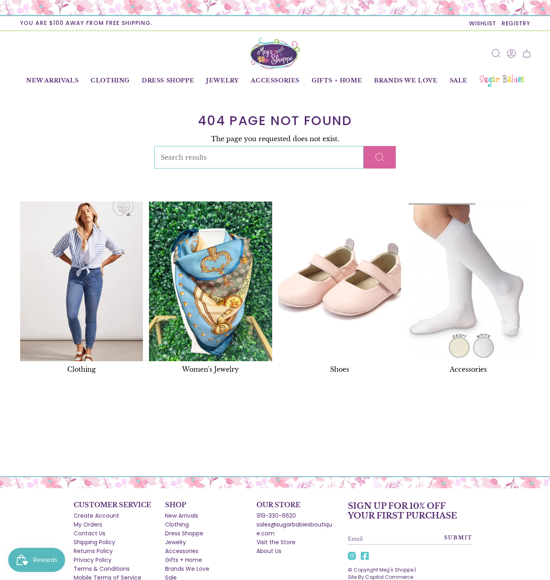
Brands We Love (187, 569)
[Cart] (526, 53)
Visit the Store (276, 542)
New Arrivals (181, 516)
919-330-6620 (276, 516)
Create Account (96, 516)
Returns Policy (93, 551)
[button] (110, 81)
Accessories (181, 551)
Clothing (177, 524)
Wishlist (482, 23)
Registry (516, 23)
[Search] (380, 157)
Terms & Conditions (102, 569)
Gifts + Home (183, 560)
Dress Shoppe (184, 533)
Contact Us (89, 533)
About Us (268, 551)
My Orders (88, 524)
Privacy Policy (93, 560)
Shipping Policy (94, 542)
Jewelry (175, 542)
